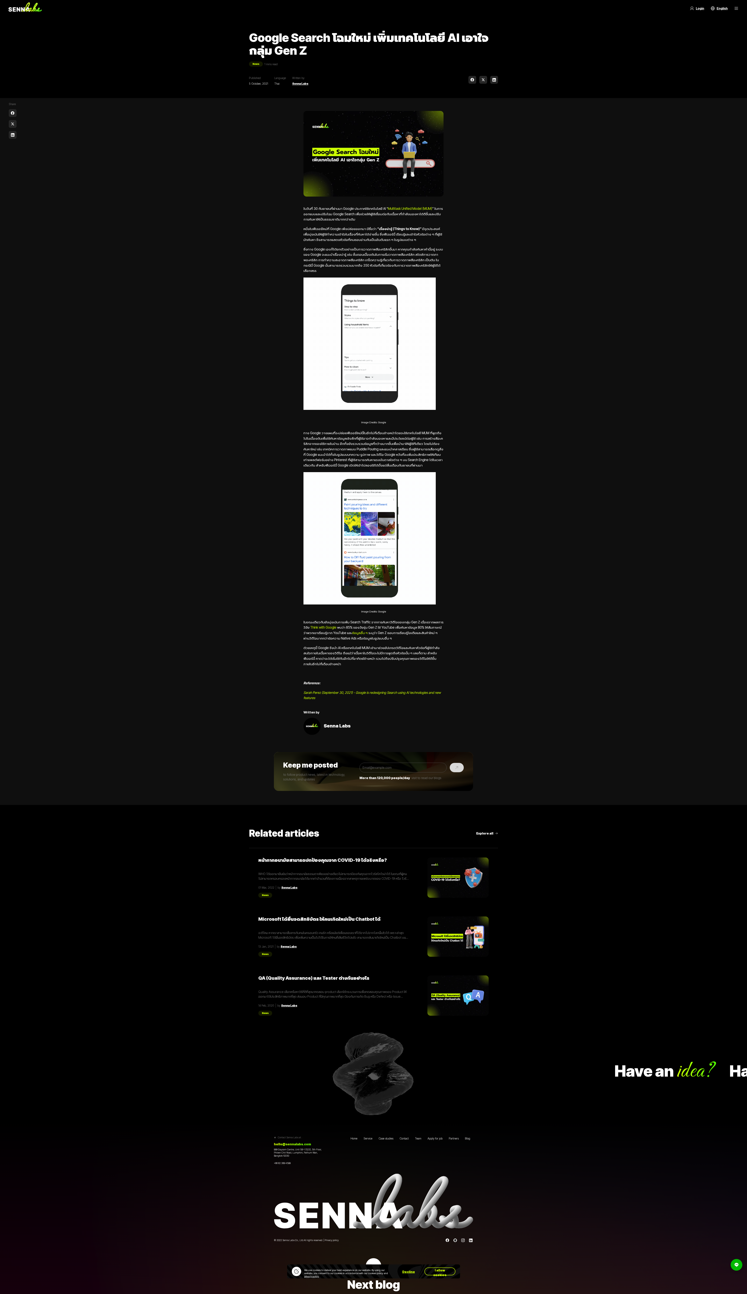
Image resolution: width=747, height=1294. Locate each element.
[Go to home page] (25, 8)
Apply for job (435, 1138)
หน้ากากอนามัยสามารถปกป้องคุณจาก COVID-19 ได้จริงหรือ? (322, 860)
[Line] (455, 1240)
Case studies (386, 1138)
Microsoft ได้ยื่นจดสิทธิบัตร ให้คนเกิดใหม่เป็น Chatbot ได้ (319, 919)
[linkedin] (494, 80)
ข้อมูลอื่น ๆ (360, 633)
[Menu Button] (736, 8)
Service (368, 1138)
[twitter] (483, 80)
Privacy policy (332, 1240)
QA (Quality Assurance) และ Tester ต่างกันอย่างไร (313, 978)
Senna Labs (300, 83)
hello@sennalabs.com (292, 1144)
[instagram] (463, 1240)
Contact (404, 1138)
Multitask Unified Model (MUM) (410, 208)
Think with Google (323, 627)
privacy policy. (311, 1276)
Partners (454, 1138)
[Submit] (457, 767)
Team (418, 1138)
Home (354, 1138)
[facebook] (472, 80)
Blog (467, 1138)
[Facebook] (447, 1240)
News (256, 63)
